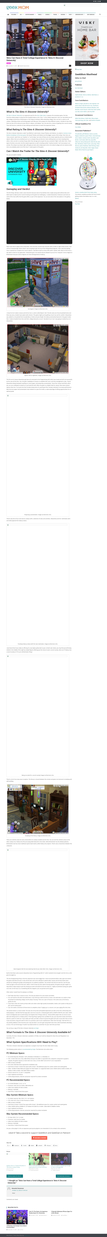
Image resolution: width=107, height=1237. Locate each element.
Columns (13, 14)
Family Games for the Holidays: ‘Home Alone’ (16, 1176)
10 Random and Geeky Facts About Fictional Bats (17, 1226)
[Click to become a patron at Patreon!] (39, 1137)
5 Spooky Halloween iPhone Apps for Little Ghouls (61, 1212)
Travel (55, 14)
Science (47, 14)
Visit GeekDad (90, 14)
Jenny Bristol (78, 81)
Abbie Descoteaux (80, 118)
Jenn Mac (86, 120)
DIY (21, 14)
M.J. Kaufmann (94, 105)
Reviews (63, 14)
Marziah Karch (86, 105)
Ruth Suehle (97, 109)
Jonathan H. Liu (79, 97)
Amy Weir (92, 111)
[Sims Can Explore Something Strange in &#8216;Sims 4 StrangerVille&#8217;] (61, 1159)
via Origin (36, 1028)
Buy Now (77, 204)
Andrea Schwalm (95, 120)
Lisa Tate (21, 1229)
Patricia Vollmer (87, 95)
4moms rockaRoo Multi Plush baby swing (86, 192)
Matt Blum (94, 95)
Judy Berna (86, 103)
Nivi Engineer (93, 103)
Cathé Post (90, 109)
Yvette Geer (88, 118)
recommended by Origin (29, 1049)
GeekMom (64, 1215)
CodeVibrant (27, 1235)
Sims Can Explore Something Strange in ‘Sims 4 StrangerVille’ (60, 1166)
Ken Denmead (79, 88)
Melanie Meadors (91, 107)
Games (8, 63)
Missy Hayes (95, 118)
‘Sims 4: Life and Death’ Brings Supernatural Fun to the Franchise (38, 1166)
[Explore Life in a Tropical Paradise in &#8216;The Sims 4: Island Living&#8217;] (17, 1159)
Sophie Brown (43, 1215)
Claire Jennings (79, 120)
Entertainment (29, 14)
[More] (77, 198)
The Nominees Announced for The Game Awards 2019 (64, 1176)
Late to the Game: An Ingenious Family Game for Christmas (38, 1212)
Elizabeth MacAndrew (24, 66)
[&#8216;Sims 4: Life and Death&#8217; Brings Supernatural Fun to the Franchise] (39, 1159)
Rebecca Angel (79, 103)
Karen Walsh (83, 111)
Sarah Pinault (83, 109)
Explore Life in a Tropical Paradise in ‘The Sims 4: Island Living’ (16, 1166)
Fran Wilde (78, 127)
